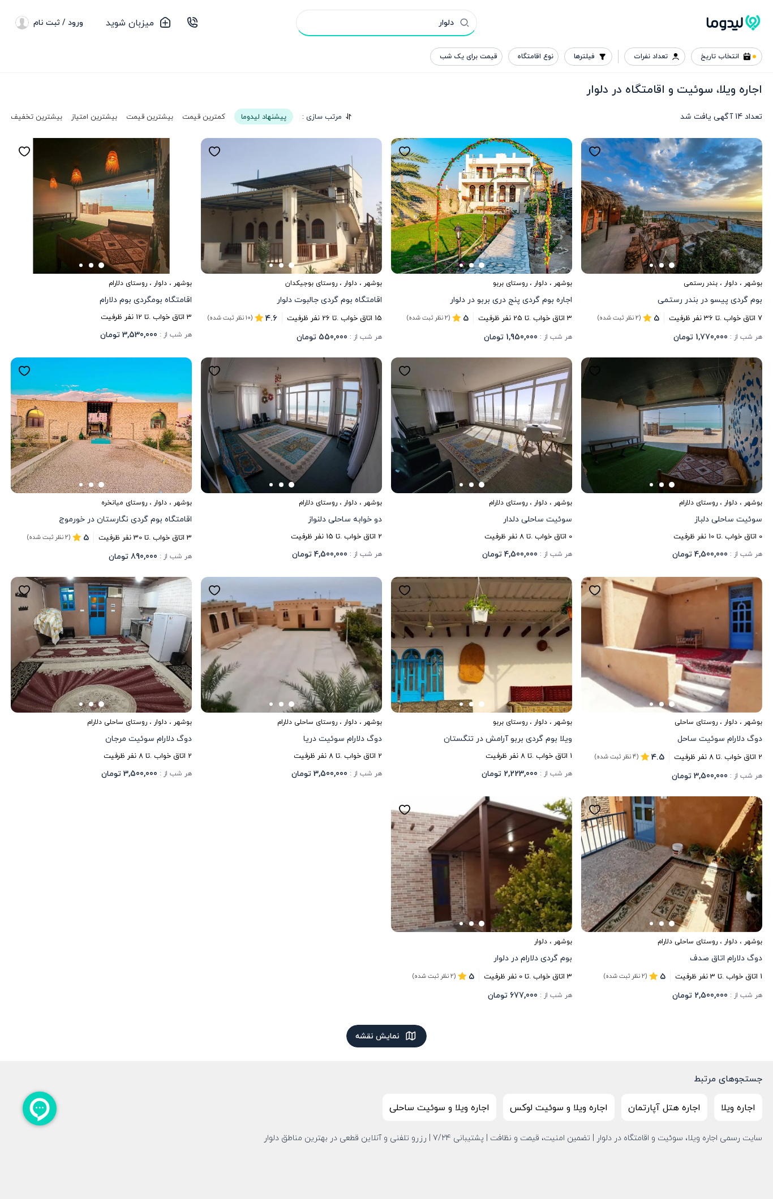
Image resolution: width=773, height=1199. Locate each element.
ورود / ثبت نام (58, 22)
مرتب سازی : (322, 116)
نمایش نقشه (377, 1036)
